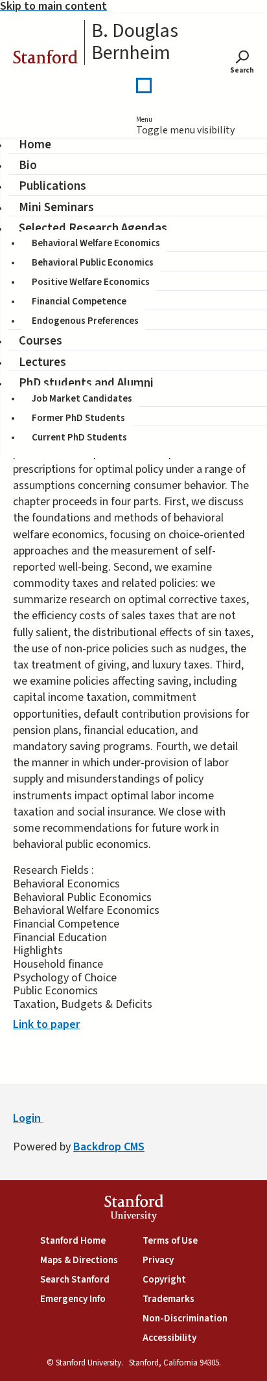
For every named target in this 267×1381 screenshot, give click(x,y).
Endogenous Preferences (85, 321)
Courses (40, 341)
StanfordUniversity (133, 1209)
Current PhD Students (79, 437)
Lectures (42, 362)
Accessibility (169, 1338)
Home (35, 145)
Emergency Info (73, 1299)
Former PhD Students (78, 418)
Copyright (164, 1279)
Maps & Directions (79, 1260)
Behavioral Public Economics (93, 262)
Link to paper (46, 1024)
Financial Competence (79, 301)
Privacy (158, 1260)
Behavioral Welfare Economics (96, 243)
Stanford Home (73, 1241)
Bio (28, 165)
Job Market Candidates (82, 398)
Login (28, 1118)
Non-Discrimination (185, 1318)
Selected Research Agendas (93, 228)
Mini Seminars (56, 207)
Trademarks (168, 1299)
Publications (52, 186)
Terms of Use (170, 1241)
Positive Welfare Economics (91, 282)
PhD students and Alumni (86, 383)
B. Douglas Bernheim (134, 42)
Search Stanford (75, 1279)
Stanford (45, 59)
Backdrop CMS (109, 1147)
